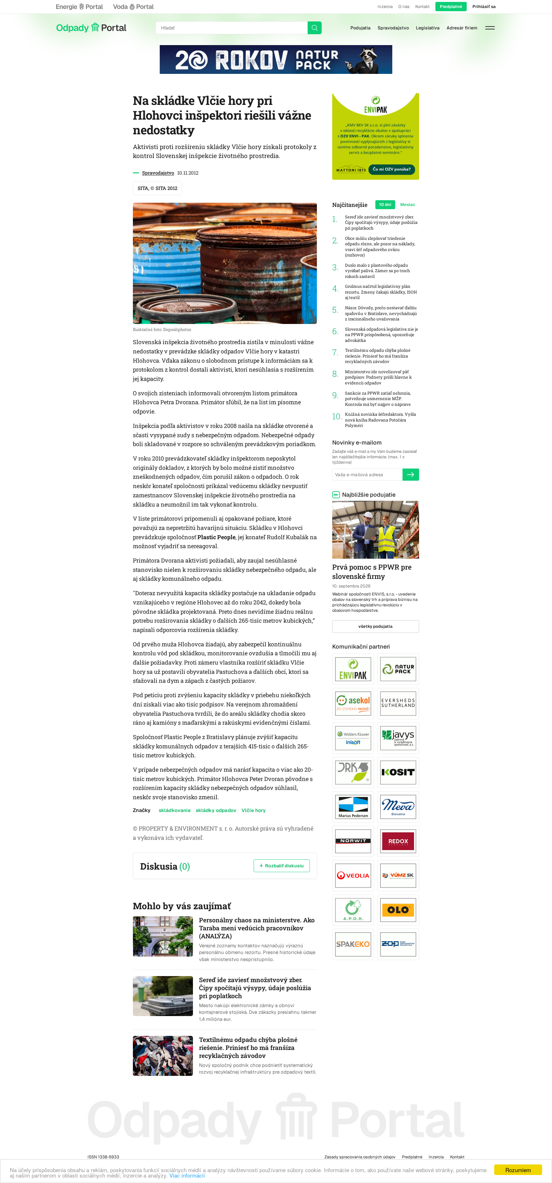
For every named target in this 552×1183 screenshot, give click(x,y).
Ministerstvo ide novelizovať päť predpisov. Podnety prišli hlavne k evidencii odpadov (378, 377)
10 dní (385, 204)
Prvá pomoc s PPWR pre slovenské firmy (371, 571)
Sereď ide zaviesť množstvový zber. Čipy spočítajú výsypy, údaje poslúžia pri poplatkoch (381, 222)
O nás (404, 6)
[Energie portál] (79, 6)
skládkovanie (175, 810)
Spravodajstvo (393, 28)
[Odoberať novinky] (410, 475)
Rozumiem (518, 1170)
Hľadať (315, 27)
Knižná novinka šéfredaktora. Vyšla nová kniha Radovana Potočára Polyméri (380, 420)
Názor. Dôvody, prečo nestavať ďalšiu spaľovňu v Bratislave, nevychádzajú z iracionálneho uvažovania (381, 313)
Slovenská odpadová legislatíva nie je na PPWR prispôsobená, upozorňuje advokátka (381, 335)
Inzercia (385, 6)
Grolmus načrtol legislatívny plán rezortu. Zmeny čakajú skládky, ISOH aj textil (381, 292)
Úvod (91, 28)
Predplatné (451, 6)
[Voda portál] (133, 6)
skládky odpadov (216, 810)
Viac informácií (187, 1175)
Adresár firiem (462, 28)
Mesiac (407, 204)
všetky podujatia (375, 626)
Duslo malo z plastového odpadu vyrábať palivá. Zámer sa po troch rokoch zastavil (377, 271)
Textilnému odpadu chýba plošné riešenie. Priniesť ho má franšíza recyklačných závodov (377, 356)
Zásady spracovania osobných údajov (360, 1157)
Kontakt (422, 6)
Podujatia (360, 28)
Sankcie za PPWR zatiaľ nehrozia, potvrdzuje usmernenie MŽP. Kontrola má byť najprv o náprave (378, 398)
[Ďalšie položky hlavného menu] (490, 28)
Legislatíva (428, 28)
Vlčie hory (253, 810)
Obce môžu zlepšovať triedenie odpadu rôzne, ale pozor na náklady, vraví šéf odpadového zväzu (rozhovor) (380, 247)
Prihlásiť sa (484, 6)
